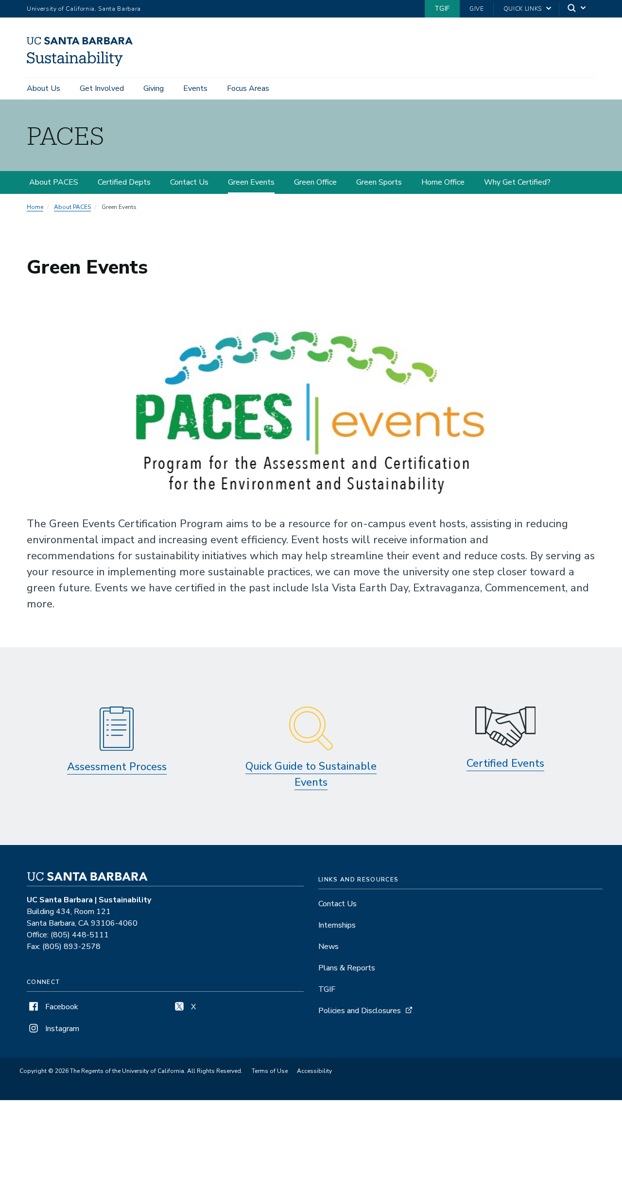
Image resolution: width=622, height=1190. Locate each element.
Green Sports (379, 182)
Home (35, 207)
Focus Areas (248, 88)
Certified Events (505, 763)
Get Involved (102, 88)
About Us (43, 88)
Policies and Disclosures (359, 1010)
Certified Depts (124, 182)
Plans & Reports (346, 968)
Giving (153, 88)
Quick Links (522, 9)
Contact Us (189, 182)
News (328, 946)
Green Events (251, 182)
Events (195, 88)
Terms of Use (270, 1071)
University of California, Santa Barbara (84, 9)
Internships (337, 925)
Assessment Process (117, 766)
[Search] (577, 8)
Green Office (315, 182)
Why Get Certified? (517, 182)
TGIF (442, 8)
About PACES (53, 182)
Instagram (61, 1028)
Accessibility (314, 1071)
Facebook (60, 1006)
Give (476, 9)
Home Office (443, 182)
